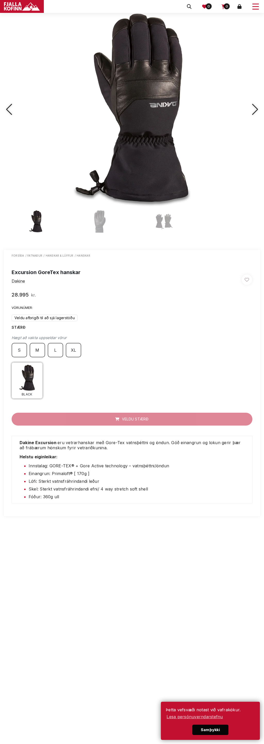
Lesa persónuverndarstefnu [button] (195, 716)
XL (73, 350)
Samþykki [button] (210, 730)
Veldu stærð (135, 419)
